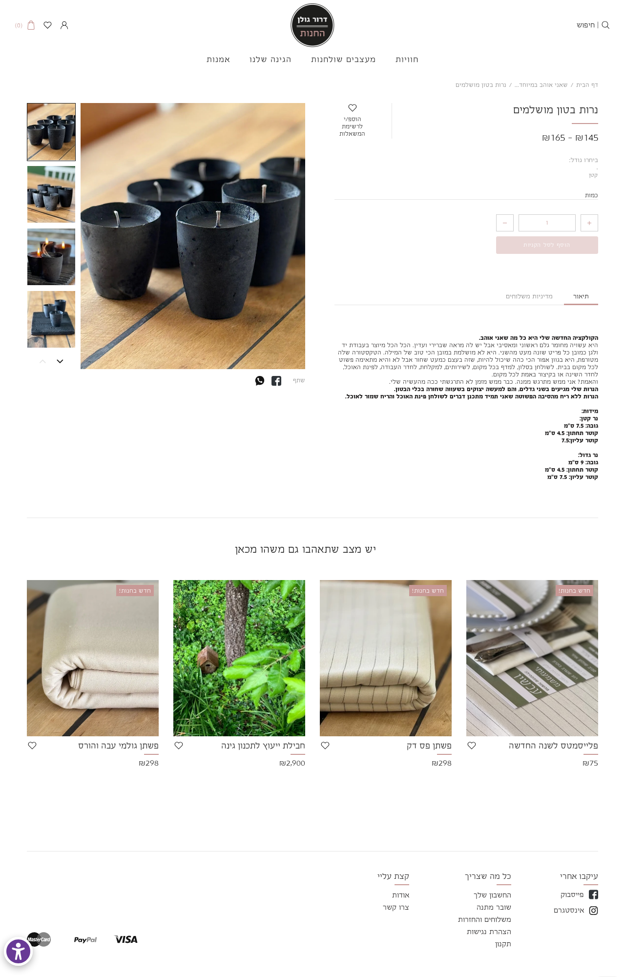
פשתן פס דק (429, 745)
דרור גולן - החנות (312, 25)
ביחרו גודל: (583, 160)
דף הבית (587, 85)
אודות (400, 894)
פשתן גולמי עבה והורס (118, 745)
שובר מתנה (494, 907)
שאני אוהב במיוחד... (541, 85)
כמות (591, 195)
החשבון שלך (492, 894)
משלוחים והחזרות (484, 919)
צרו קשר (396, 907)
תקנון (503, 943)
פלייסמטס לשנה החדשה (553, 745)
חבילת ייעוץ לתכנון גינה (263, 745)
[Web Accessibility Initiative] (18, 951)
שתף (299, 380)
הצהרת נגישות (489, 931)
